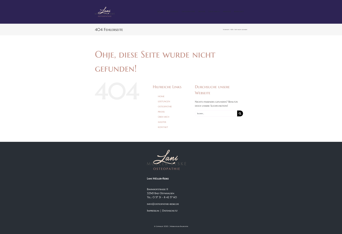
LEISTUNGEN (164, 101)
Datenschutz (170, 210)
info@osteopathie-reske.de (163, 204)
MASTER (162, 122)
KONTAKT (163, 127)
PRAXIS (161, 111)
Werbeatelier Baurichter (179, 226)
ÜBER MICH (163, 116)
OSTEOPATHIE (165, 106)
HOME (161, 96)
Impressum (153, 210)
